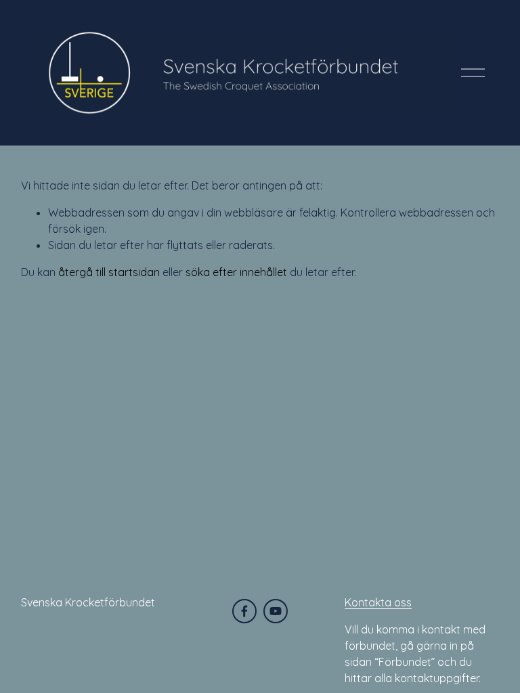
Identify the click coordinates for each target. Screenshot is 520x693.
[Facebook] (244, 611)
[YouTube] (275, 611)
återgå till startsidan (109, 272)
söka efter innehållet (236, 272)
